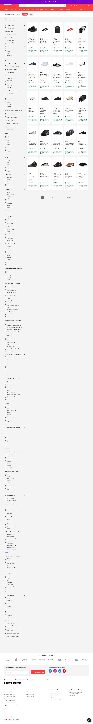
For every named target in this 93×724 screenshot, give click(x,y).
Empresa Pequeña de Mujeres (14, 329)
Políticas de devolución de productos (12, 703)
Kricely (8, 57)
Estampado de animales (13, 611)
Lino (8, 421)
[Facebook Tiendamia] (50, 671)
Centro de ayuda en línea (9, 696)
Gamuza (9, 383)
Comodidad (9, 521)
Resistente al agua (11, 292)
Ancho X (9, 104)
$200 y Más (9, 87)
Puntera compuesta (11, 538)
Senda (8, 482)
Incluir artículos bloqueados (13, 636)
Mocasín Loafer (10, 229)
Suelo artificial (10, 484)
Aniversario (9, 582)
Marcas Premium (11, 498)
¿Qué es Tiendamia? (8, 691)
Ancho (8, 102)
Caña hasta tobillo (11, 221)
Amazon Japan (10, 351)
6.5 (7, 372)
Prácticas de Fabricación (13, 115)
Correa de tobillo (11, 623)
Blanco (8, 138)
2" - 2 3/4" (9, 275)
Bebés (8, 169)
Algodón (9, 246)
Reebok (8, 51)
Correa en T (10, 625)
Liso (8, 617)
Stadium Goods (10, 346)
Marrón (8, 144)
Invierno (9, 184)
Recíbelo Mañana (11, 28)
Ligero (8, 298)
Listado (6, 705)
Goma (8, 419)
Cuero (8, 255)
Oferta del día (10, 40)
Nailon (8, 259)
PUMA (8, 49)
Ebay (31, 14)
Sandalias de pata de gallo (13, 628)
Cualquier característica (12, 112)
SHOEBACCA (10, 338)
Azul (8, 140)
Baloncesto (9, 203)
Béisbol (8, 205)
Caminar (9, 196)
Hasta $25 (9, 78)
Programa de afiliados (9, 694)
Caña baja (9, 219)
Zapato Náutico (11, 236)
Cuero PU (9, 414)
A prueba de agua (11, 286)
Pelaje (8, 261)
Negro (8, 136)
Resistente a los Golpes (12, 309)
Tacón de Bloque (11, 563)
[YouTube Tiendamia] (64, 671)
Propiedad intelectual (31, 692)
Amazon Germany (11, 342)
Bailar (8, 198)
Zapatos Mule (10, 240)
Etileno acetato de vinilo (13, 416)
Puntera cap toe (11, 547)
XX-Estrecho (10, 93)
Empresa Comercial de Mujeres (14, 327)
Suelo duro (9, 489)
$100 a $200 (10, 85)
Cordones (9, 506)
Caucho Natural (11, 251)
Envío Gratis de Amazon (13, 66)
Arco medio (9, 600)
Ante (8, 248)
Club (8, 524)
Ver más (7, 154)
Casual (8, 519)
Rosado (9, 151)
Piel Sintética (10, 386)
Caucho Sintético (11, 253)
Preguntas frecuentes (31, 691)
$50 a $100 (9, 83)
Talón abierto (10, 630)
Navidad (9, 578)
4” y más (9, 279)
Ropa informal (10, 194)
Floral (8, 613)
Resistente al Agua (11, 311)
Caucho (9, 390)
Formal (8, 528)
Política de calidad (30, 694)
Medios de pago (7, 698)
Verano (8, 179)
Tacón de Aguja (11, 567)
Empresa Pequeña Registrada (14, 325)
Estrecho (9, 98)
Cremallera (9, 513)
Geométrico (9, 615)
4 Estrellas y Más (11, 72)
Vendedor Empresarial (12, 123)
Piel (8, 381)
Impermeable (10, 314)
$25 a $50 (9, 80)
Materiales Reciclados (12, 117)
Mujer (8, 162)
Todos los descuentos (12, 42)
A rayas (9, 606)
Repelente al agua (11, 290)
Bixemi (8, 340)
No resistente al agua (12, 288)
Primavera (9, 177)
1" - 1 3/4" (9, 273)
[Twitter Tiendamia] (59, 671)
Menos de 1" (10, 271)
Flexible (8, 307)
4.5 (7, 363)
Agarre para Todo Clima (13, 305)
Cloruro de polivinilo (11, 410)
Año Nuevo (9, 576)
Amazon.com (10, 344)
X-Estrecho (9, 95)
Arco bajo (9, 598)
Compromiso (10, 584)
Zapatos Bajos (10, 238)
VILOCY (8, 60)
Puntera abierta (11, 541)
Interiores (9, 480)
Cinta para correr (11, 478)
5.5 (7, 368)
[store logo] (11, 6)
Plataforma (9, 558)
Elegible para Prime (11, 34)
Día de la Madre (11, 586)
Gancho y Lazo (10, 509)
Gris (8, 142)
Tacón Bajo (9, 565)
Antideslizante (10, 303)
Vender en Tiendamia (9, 692)
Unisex (8, 171)
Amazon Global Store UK (13, 348)
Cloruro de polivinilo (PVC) (13, 394)
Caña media (10, 223)
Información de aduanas (9, 702)
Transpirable (10, 300)
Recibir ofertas (39, 672)
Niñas (8, 166)
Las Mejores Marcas (12, 500)
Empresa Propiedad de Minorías (14, 331)
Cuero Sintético (10, 257)
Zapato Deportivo (11, 233)
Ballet (8, 201)
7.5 (7, 445)
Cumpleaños (10, 573)
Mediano (9, 100)
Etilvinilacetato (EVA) (12, 396)
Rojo (8, 149)
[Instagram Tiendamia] (55, 671)
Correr (8, 192)
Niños (8, 164)
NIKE (8, 53)
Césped (8, 476)
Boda (8, 580)
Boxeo (8, 207)
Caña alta (9, 216)
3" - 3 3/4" (9, 277)
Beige (8, 146)
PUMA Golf (9, 55)
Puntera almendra (11, 545)
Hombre (9, 160)
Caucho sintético (11, 392)
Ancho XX (9, 106)
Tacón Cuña (10, 561)
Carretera (9, 474)
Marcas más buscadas (46, 655)
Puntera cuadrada (11, 549)
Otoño (8, 181)
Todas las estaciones (12, 186)
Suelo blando (10, 487)
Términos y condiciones (9, 700)
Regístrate (76, 5)
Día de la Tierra (10, 589)
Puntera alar (10, 543)
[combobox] (46, 5)
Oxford (8, 231)
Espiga (8, 608)
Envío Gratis (10, 129)
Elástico (9, 511)
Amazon (25, 14)
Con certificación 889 (12, 323)
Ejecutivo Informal (11, 526)
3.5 (7, 359)
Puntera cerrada (11, 534)
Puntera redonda (11, 536)
